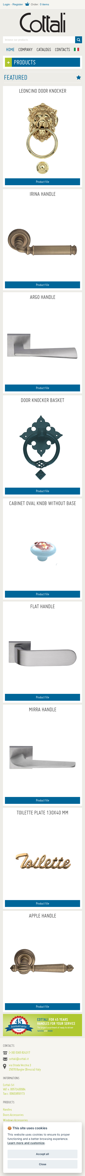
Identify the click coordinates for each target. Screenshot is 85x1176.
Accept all (42, 1154)
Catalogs (44, 49)
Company (25, 49)
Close (42, 1164)
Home (10, 49)
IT (76, 49)
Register (17, 4)
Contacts (62, 49)
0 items (44, 4)
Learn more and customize (26, 1143)
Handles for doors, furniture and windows (42, 22)
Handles (7, 1109)
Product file (42, 182)
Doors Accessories (13, 1115)
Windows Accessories (15, 1120)
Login (6, 4)
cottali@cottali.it (19, 1059)
